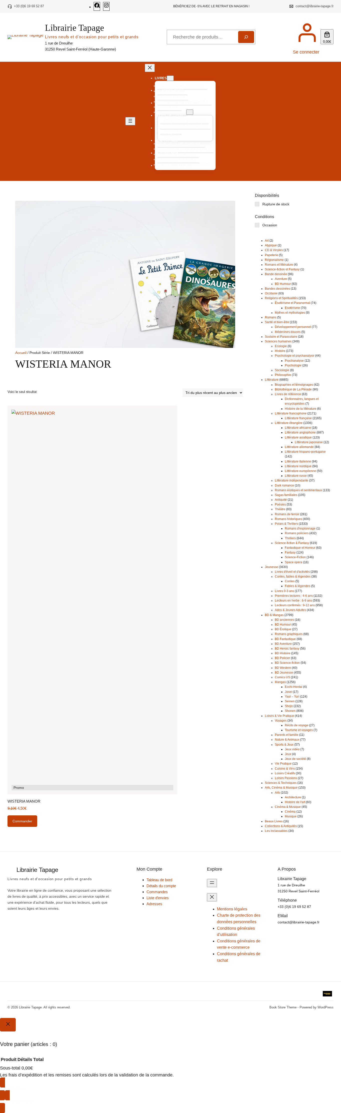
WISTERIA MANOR (23, 801)
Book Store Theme (283, 1007)
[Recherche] (246, 37)
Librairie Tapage (74, 28)
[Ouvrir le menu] (130, 121)
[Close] (8, 1024)
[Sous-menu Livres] (170, 78)
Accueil (20, 353)
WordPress (326, 1007)
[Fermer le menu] (150, 68)
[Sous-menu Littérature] (189, 112)
